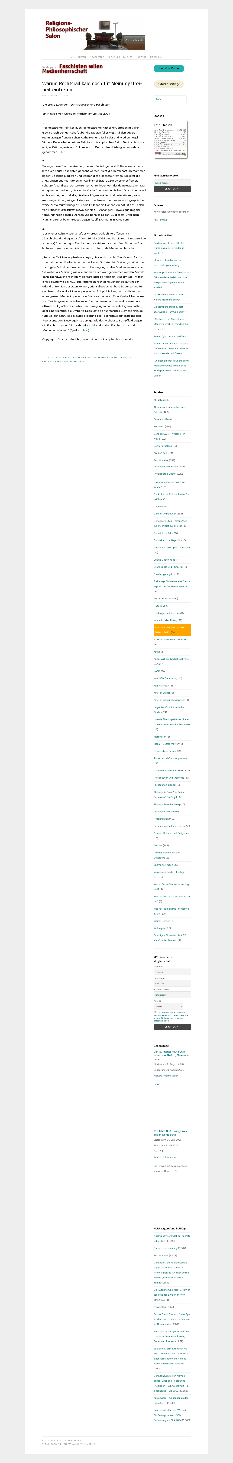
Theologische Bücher (165, 473)
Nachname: (159, 978)
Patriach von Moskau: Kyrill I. (169, 770)
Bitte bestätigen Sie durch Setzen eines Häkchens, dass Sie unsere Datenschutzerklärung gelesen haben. (171, 1016)
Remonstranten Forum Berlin (169, 826)
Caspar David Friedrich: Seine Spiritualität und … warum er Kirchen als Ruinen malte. (172, 1319)
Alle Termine (160, 219)
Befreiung (84, 357)
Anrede (157, 1001)
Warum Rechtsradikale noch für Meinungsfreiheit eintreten (92, 86)
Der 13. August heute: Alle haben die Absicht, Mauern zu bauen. (171, 1055)
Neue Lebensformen (165, 751)
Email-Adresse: (161, 989)
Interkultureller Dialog (165, 620)
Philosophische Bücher (166, 466)
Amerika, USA (161, 419)
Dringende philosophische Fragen (172, 547)
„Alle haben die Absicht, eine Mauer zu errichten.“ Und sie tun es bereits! (171, 324)
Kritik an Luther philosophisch (169, 700)
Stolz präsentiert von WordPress (63, 1441)
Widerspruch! (161, 928)
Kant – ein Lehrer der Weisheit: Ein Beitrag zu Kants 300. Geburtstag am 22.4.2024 (170, 1415)
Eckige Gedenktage (164, 559)
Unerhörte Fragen (169, 68)
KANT (157, 671)
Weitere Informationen (166, 1075)
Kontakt (141, 57)
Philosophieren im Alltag (167, 804)
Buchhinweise (100, 357)
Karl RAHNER (161, 685)
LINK (62, 152)
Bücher (128, 57)
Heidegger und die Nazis (167, 613)
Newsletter (97, 57)
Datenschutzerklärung (166, 1248)
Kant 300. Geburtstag (165, 678)
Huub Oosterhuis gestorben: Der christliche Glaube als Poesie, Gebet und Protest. (171, 1336)
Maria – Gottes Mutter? (167, 743)
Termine (158, 845)
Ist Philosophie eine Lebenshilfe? (171, 639)
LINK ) (85, 330)
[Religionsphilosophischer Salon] (93, 49)
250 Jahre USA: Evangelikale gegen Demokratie (171, 1132)
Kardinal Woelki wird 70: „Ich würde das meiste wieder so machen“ (169, 248)
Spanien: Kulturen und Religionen (171, 833)
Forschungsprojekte (164, 574)
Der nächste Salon (163, 533)
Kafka (157, 651)
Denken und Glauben (165, 513)
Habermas (159, 605)
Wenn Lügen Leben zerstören (170, 336)
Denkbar (158, 506)
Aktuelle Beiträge (169, 84)
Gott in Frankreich (163, 598)
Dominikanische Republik (167, 540)
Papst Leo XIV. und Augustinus (170, 758)
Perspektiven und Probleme (69, 361)
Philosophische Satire (165, 811)
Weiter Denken (162, 921)
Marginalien (160, 736)
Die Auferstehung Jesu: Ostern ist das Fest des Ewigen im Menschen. (172, 1294)
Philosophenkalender (165, 784)
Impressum (156, 57)
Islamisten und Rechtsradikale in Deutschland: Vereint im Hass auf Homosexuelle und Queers (171, 348)
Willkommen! (79, 57)
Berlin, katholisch (163, 446)
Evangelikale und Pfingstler (168, 567)
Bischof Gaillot (161, 453)
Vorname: (159, 966)
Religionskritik (161, 818)
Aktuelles (114, 57)
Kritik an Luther (162, 692)
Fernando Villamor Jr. (82, 1444)
